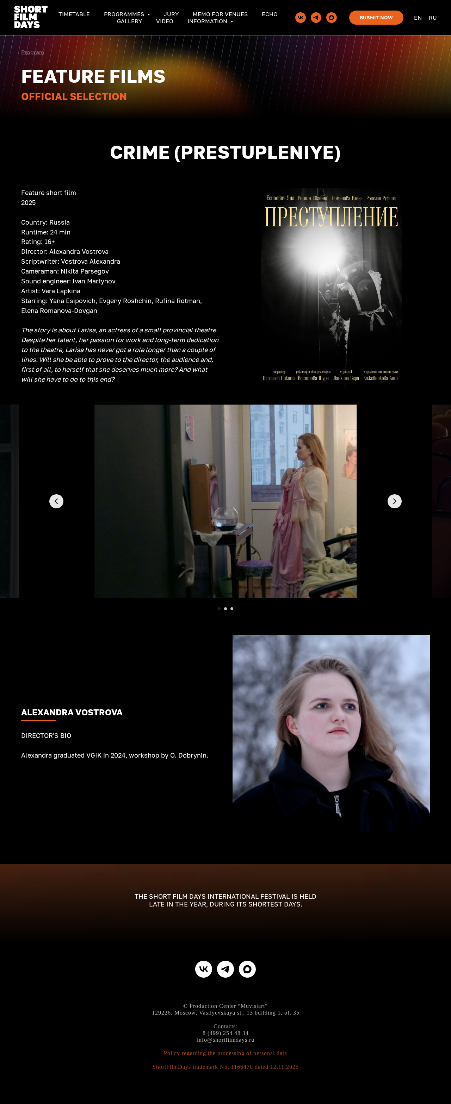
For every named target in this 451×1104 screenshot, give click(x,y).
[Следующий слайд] (395, 501)
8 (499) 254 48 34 (226, 1033)
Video (164, 21)
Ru (433, 17)
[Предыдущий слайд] (56, 501)
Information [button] (208, 21)
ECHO (270, 14)
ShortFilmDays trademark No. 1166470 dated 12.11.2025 (226, 1067)
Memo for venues (220, 14)
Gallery (129, 21)
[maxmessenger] (331, 17)
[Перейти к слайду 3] (231, 608)
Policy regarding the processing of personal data (225, 1053)
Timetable (74, 14)
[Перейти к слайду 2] (225, 608)
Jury (171, 14)
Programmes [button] (125, 14)
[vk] (300, 17)
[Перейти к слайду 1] (219, 608)
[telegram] (316, 17)
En (418, 17)
